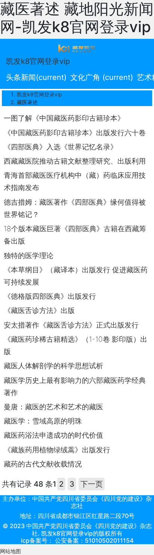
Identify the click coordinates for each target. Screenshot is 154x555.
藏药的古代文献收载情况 (43, 463)
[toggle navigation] (77, 48)
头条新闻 (36, 77)
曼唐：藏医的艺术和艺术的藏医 (53, 406)
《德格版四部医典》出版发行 (50, 296)
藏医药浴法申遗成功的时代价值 (53, 435)
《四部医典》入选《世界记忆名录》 (60, 146)
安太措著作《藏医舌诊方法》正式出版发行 (71, 324)
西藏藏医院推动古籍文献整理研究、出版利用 (75, 160)
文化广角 (101, 77)
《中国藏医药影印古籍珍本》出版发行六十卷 (75, 132)
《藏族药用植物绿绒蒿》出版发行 (57, 449)
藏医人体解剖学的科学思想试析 (53, 365)
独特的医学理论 (28, 255)
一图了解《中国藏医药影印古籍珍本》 (64, 118)
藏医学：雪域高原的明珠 (43, 420)
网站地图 (10, 551)
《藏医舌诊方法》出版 (39, 310)
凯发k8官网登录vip (38, 61)
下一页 (91, 484)
